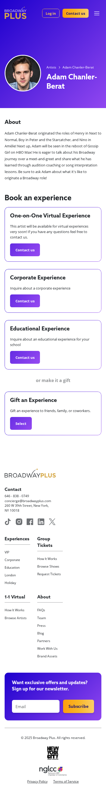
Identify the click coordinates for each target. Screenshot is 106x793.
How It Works (47, 558)
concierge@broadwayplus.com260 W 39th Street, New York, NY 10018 (28, 505)
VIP (7, 552)
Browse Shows (48, 566)
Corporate (12, 560)
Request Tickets (49, 574)
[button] (97, 13)
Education (12, 567)
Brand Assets (47, 656)
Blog (40, 633)
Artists (51, 67)
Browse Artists (16, 618)
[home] (15, 13)
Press (41, 625)
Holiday (10, 582)
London (10, 575)
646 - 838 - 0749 (17, 496)
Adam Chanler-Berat (78, 67)
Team (41, 618)
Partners (43, 641)
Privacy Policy (37, 781)
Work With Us (47, 648)
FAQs (41, 610)
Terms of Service (66, 781)
